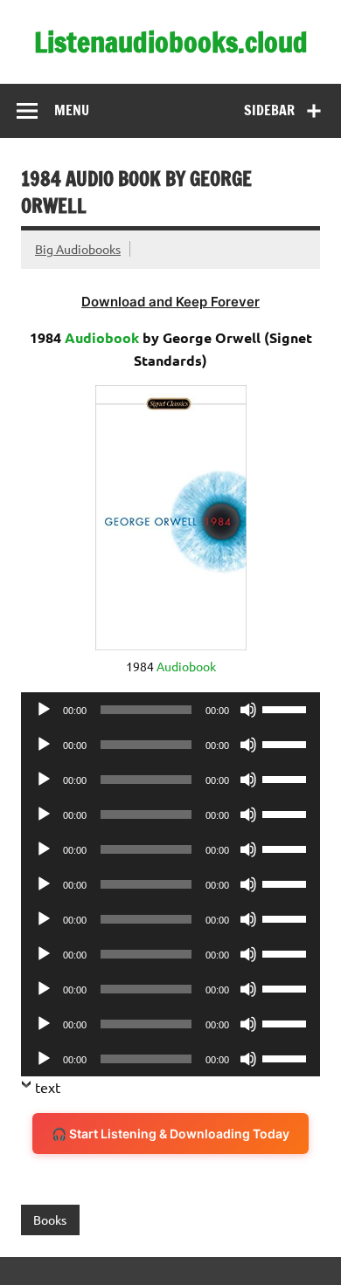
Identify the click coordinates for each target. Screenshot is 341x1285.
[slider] (286, 708)
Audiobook (102, 337)
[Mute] (248, 709)
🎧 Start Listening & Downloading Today (170, 1133)
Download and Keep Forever (170, 301)
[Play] (43, 709)
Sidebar (269, 110)
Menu (71, 110)
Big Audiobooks (78, 249)
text (47, 1087)
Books (49, 1219)
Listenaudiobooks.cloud (171, 42)
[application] (170, 709)
